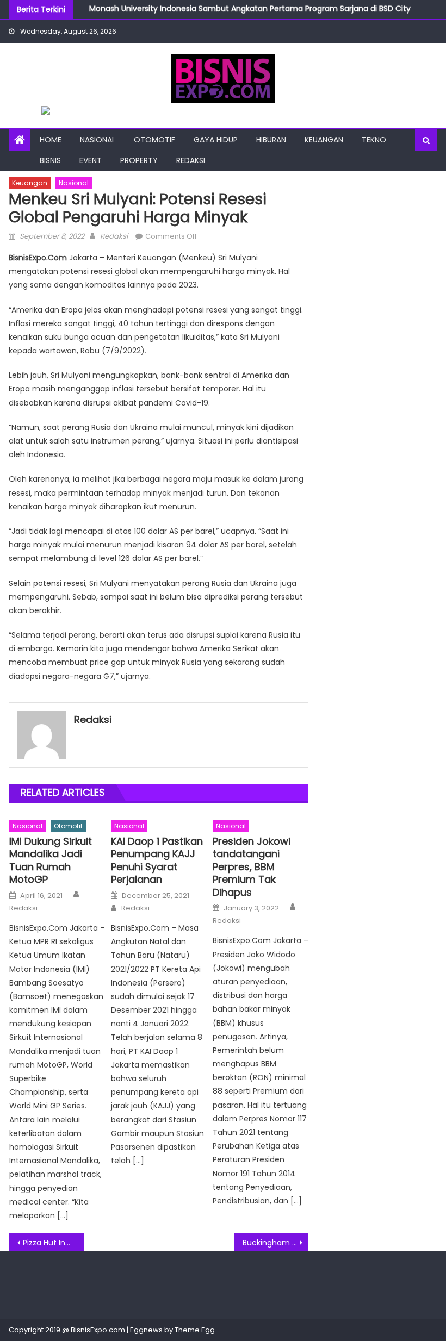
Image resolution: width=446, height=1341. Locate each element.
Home (50, 139)
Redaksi (190, 160)
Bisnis (50, 160)
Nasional (97, 139)
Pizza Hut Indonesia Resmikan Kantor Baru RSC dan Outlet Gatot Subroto (53, 1242)
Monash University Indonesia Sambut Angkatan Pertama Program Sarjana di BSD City (250, 6)
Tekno (374, 139)
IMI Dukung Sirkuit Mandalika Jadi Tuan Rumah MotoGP (50, 860)
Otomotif (154, 139)
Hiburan (271, 139)
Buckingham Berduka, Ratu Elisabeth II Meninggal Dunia (276, 1242)
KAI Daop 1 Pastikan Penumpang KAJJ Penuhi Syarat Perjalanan (157, 860)
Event (90, 160)
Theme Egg (195, 1330)
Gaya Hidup (216, 139)
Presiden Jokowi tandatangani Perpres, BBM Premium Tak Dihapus (251, 867)
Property (139, 160)
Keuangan (324, 139)
